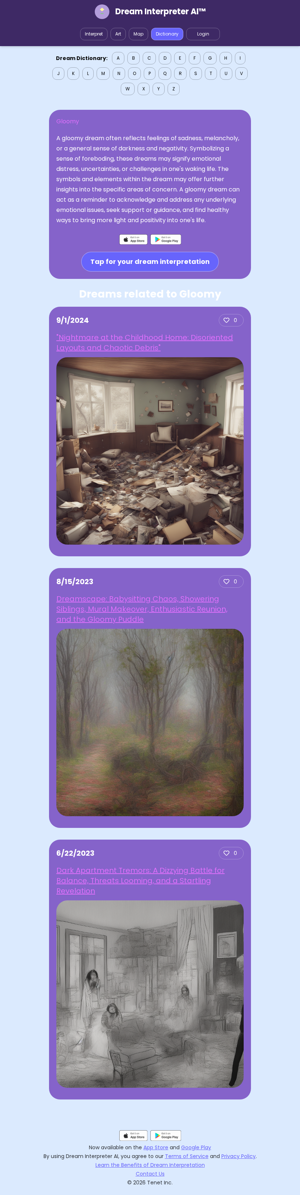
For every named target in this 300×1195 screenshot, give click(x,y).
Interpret (94, 34)
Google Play (196, 1147)
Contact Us (150, 1173)
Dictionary (167, 34)
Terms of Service (187, 1156)
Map (138, 34)
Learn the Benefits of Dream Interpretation (150, 1165)
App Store (155, 1147)
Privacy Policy (238, 1156)
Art (118, 34)
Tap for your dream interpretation (150, 261)
